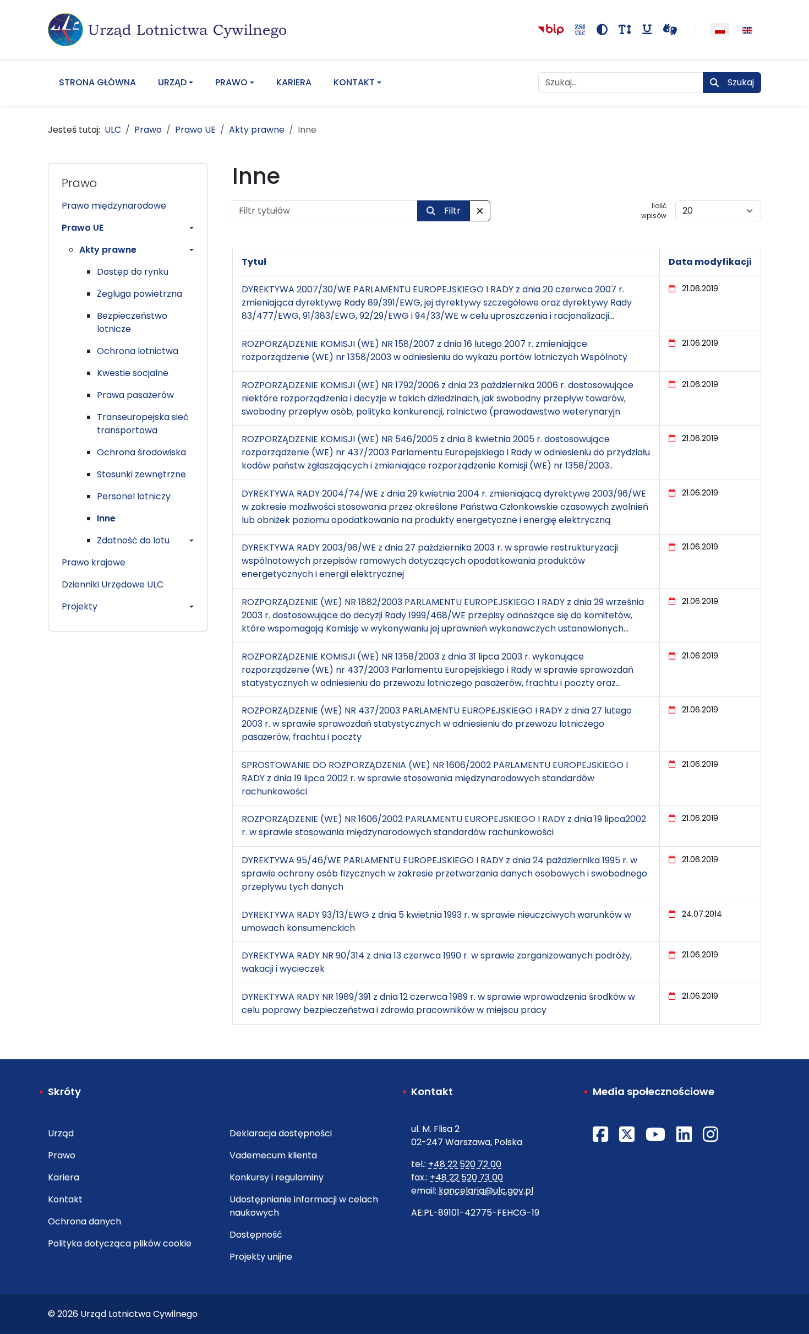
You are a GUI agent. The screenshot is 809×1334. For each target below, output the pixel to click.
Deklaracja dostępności (280, 1133)
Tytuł (254, 261)
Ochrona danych (84, 1221)
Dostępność (255, 1234)
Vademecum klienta (273, 1155)
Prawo (231, 82)
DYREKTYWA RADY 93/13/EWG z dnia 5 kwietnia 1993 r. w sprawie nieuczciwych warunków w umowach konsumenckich (436, 921)
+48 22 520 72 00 (464, 1164)
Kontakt (354, 82)
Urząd (172, 82)
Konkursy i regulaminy (276, 1177)
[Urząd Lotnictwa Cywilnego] (167, 29)
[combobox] (620, 82)
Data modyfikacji (710, 261)
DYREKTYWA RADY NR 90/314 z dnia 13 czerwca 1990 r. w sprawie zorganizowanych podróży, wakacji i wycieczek (437, 962)
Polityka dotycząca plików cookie (120, 1243)
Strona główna (97, 82)
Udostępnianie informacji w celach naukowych (303, 1206)
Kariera (293, 82)
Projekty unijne (260, 1256)
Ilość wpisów (653, 210)
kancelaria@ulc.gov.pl (486, 1190)
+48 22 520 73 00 (466, 1177)
